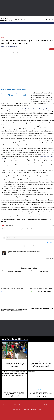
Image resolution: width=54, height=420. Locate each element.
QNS (14, 389)
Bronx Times (14, 361)
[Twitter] (44, 405)
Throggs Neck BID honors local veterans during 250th (14, 365)
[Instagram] (47, 405)
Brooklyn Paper (41, 389)
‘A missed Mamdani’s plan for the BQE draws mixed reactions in (41, 394)
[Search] (49, 19)
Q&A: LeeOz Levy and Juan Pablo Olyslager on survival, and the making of (41, 365)
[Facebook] (42, 405)
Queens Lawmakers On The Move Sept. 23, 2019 (13, 288)
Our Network (23, 19)
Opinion (2, 37)
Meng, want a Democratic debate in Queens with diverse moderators (14, 310)
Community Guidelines (22, 229)
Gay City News (41, 361)
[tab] (5, 243)
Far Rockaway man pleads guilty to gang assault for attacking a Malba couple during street (14, 394)
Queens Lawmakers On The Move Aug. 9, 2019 (41, 308)
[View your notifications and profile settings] (46, 19)
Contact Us (17, 19)
